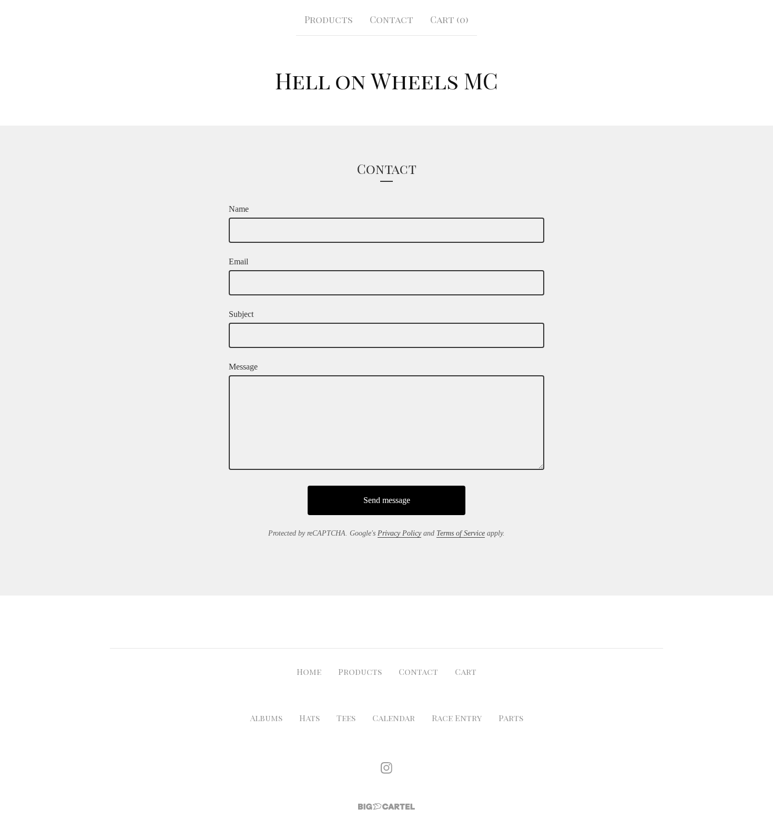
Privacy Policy (399, 533)
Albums (266, 717)
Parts (511, 717)
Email (238, 261)
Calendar (393, 717)
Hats (309, 717)
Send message (386, 500)
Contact (391, 19)
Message (243, 366)
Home (309, 671)
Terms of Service (460, 533)
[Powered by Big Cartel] (386, 806)
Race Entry (457, 717)
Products (328, 19)
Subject (241, 314)
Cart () (449, 19)
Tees (346, 717)
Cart (465, 671)
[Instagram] (386, 768)
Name (239, 208)
